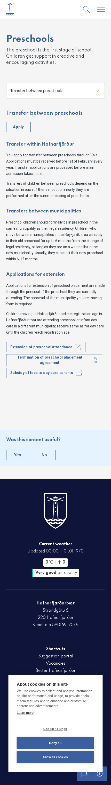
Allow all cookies (55, 757)
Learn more (25, 713)
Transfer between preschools (37, 90)
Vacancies (55, 664)
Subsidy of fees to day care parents (41, 373)
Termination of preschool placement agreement (50, 360)
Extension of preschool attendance (41, 347)
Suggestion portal (55, 656)
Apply (18, 126)
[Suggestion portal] (84, 773)
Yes (17, 454)
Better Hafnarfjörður (56, 671)
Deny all (55, 743)
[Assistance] (99, 773)
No (44, 454)
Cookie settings (55, 729)
